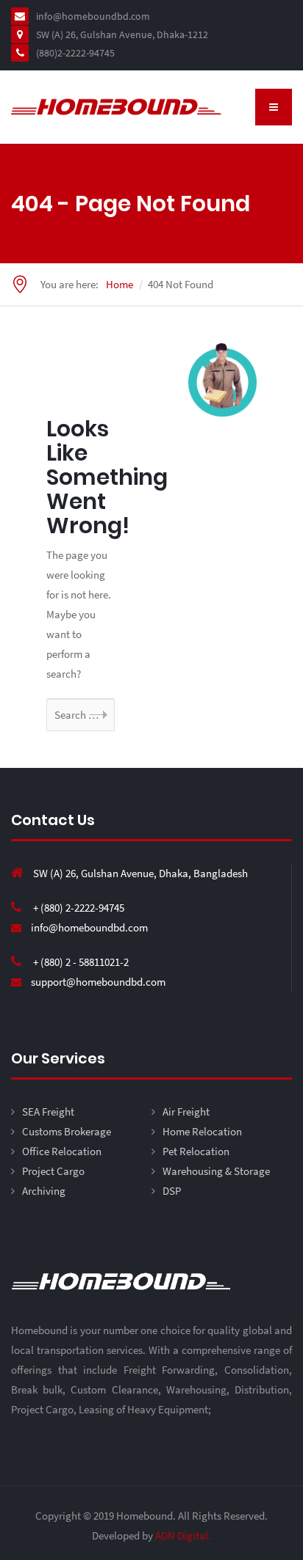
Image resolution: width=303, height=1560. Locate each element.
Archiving (43, 1191)
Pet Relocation (196, 1151)
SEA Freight (48, 1111)
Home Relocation (202, 1131)
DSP (172, 1191)
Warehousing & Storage (216, 1171)
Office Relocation (61, 1151)
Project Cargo (53, 1171)
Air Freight (186, 1111)
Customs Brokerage (66, 1131)
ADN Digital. (183, 1535)
